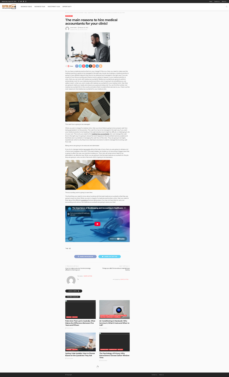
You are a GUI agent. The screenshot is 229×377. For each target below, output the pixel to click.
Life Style (74, 317)
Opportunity (67, 7)
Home (210, 1)
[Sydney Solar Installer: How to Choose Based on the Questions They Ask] (80, 342)
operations (84, 200)
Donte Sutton (73, 27)
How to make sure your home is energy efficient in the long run (78, 269)
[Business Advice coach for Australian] (9, 6)
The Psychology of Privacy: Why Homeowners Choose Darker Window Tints (114, 355)
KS (70, 248)
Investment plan (54, 7)
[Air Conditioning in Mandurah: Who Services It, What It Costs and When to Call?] (114, 309)
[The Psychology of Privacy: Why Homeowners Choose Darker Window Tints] (114, 342)
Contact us (217, 1)
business (69, 317)
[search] (226, 6)
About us (224, 1)
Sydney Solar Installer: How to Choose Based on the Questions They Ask (80, 354)
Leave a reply (73, 291)
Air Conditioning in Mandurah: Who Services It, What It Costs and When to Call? (114, 323)
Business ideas (26, 7)
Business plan (40, 7)
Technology (117, 317)
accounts (87, 149)
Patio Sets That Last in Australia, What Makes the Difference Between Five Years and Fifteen (80, 323)
